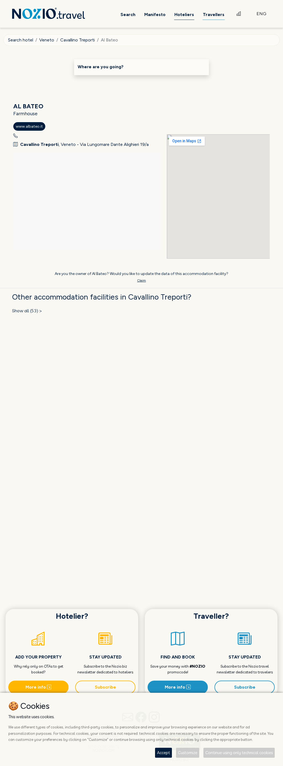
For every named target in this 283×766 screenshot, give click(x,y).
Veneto (46, 40)
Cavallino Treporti (77, 40)
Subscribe (105, 687)
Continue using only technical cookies (239, 752)
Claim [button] (141, 280)
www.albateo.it (29, 126)
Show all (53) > (27, 310)
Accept (163, 752)
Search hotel (20, 40)
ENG (261, 13)
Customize (187, 752)
